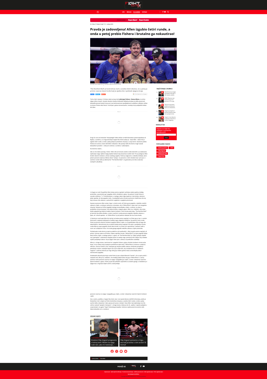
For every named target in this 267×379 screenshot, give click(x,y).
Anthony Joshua (162, 147)
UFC (123, 12)
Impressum (107, 371)
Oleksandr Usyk (162, 153)
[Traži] (167, 12)
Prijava (166, 137)
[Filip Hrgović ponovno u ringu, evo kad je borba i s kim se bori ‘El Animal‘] (133, 328)
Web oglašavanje (148, 371)
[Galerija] (133, 60)
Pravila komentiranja (127, 371)
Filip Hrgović (161, 150)
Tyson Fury (161, 156)
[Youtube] (165, 12)
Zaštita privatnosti (138, 371)
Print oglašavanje (158, 371)
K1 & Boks (136, 12)
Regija (129, 12)
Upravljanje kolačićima (133, 374)
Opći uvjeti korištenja (116, 371)
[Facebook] (163, 12)
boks (171, 147)
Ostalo (144, 12)
